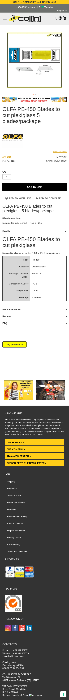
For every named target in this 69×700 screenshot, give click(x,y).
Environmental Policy (17, 516)
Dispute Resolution (16, 530)
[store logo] (25, 18)
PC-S (34, 283)
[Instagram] (8, 628)
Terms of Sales (14, 495)
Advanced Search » (19, 456)
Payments (12, 488)
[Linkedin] (29, 628)
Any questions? (14, 344)
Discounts (12, 509)
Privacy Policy (14, 537)
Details (6, 231)
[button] (62, 11)
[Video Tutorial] (50, 399)
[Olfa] (12, 147)
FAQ (4, 323)
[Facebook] (15, 628)
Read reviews (60, 151)
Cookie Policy (13, 544)
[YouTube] (22, 628)
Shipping (11, 481)
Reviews (7, 316)
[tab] (34, 231)
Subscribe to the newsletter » (27, 463)
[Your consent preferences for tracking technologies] (63, 694)
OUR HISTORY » (15, 442)
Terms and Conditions (17, 551)
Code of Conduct (15, 523)
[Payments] (34, 572)
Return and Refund (16, 502)
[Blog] (18, 399)
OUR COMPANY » (16, 449)
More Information (11, 309)
